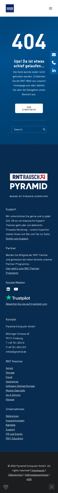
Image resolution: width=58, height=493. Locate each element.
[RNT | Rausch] (10, 8)
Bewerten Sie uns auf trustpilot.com (26, 303)
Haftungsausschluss (36, 474)
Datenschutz (15, 474)
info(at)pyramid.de (16, 351)
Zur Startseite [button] (29, 108)
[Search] (29, 129)
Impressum (38, 470)
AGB (29, 479)
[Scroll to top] (51, 486)
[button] (50, 8)
